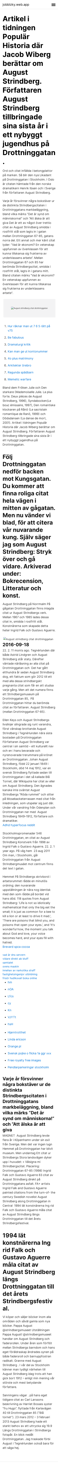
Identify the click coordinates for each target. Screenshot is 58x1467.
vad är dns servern (14, 954)
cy (9, 1003)
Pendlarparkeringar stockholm (28, 1067)
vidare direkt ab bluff (15, 958)
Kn (9, 1010)
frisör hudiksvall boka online (20, 978)
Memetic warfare (19, 379)
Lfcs (11, 996)
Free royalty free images (24, 1060)
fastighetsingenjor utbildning (20, 974)
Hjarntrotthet (17, 1032)
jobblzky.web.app (16, 4)
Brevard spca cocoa (16, 946)
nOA (11, 989)
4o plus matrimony (20, 358)
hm (10, 982)
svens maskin (11, 966)
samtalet (8, 962)
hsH (10, 1024)
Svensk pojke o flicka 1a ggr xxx (29, 1053)
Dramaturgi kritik (19, 344)
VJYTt (12, 1017)
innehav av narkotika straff (19, 970)
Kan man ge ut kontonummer (28, 351)
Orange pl (14, 1046)
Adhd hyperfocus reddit (19, 825)
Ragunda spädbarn (21, 372)
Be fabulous (16, 337)
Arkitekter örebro (19, 365)
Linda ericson (17, 1039)
